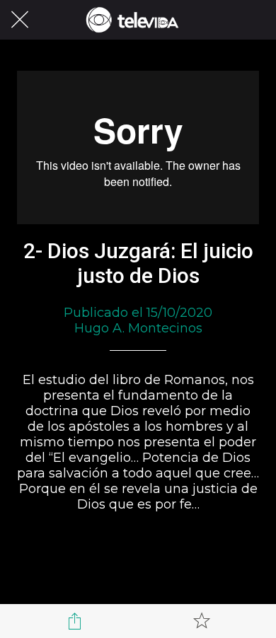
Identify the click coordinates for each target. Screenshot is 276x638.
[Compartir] (75, 621)
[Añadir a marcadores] (202, 621)
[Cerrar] (19, 19)
